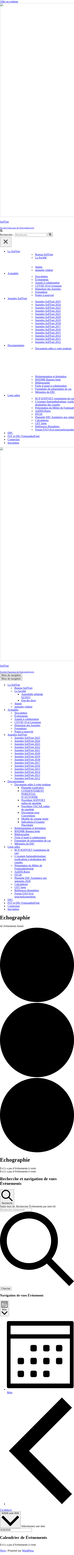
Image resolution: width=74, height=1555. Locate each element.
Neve (3, 1550)
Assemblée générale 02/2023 (32, 696)
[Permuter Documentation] (60, 781)
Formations (41, 292)
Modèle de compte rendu (34, 818)
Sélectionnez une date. (33, 1526)
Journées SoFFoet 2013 (48, 338)
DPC (10, 432)
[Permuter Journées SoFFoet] (60, 734)
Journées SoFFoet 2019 (48, 320)
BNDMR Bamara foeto (48, 379)
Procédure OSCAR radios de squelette (35, 808)
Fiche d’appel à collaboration (51, 385)
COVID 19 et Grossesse (48, 285)
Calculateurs (42, 420)
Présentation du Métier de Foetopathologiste (28, 867)
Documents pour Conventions (30, 814)
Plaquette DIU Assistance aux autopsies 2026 (30, 879)
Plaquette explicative (32, 787)
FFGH (38, 414)
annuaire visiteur (44, 270)
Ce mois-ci (6, 1509)
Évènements (41, 279)
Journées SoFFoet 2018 (48, 323)
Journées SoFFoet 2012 (48, 342)
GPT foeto (41, 423)
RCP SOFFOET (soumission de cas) (31, 851)
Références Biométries (47, 426)
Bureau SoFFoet (44, 254)
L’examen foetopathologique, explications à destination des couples (30, 859)
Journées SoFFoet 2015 (48, 332)
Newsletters (41, 276)
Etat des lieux (28, 700)
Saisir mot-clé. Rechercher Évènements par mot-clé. (28, 1206)
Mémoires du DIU (45, 392)
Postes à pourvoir (44, 295)
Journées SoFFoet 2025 (48, 301)
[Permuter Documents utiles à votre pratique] (60, 784)
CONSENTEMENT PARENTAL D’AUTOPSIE (32, 793)
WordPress (28, 1550)
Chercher (5, 1288)
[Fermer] (5, 242)
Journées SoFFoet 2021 (48, 314)
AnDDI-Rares (43, 410)
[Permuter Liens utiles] (60, 847)
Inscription (13, 442)
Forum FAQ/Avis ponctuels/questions (25, 895)
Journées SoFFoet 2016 (48, 329)
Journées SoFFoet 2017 (48, 326)
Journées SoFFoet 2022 (48, 310)
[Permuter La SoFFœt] (60, 685)
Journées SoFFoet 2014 (48, 335)
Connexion (14, 439)
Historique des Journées (48, 288)
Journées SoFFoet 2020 (48, 317)
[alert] (37, 1168)
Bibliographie (42, 382)
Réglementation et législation (50, 376)
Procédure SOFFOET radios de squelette (33, 802)
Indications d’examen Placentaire (33, 823)
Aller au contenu (9, 1)
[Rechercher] (1, 230)
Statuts (38, 266)
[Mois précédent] (40, 1503)
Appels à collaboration (47, 282)
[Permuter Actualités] (60, 709)
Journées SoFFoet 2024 (48, 304)
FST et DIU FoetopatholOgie (24, 436)
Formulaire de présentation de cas (53, 388)
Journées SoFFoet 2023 (48, 307)
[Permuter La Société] (60, 691)
